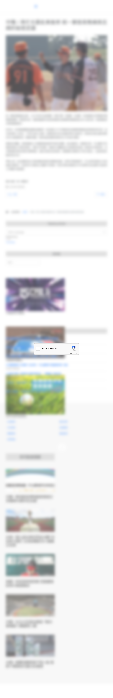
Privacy (71, 353)
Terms (75, 353)
